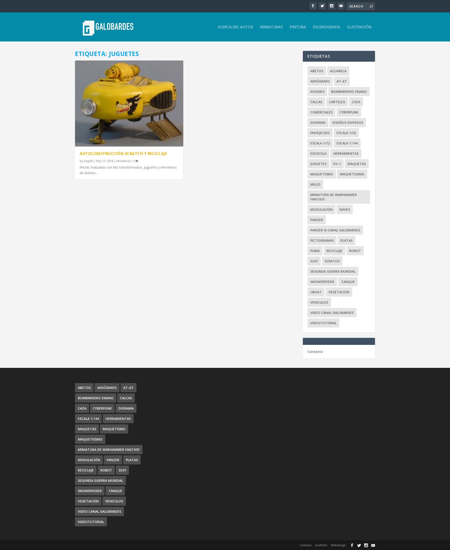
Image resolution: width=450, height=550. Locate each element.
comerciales (321, 112)
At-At (342, 81)
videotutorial (323, 323)
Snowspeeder (322, 281)
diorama (318, 122)
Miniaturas (271, 27)
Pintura (298, 27)
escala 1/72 (320, 143)
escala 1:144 (347, 143)
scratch (332, 261)
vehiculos (319, 302)
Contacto (315, 351)
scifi (314, 261)
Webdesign (338, 545)
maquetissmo (352, 174)
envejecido (320, 133)
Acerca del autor (235, 27)
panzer (316, 220)
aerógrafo (320, 81)
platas (346, 240)
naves (344, 209)
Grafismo (321, 545)
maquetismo (321, 174)
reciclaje (334, 251)
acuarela (338, 71)
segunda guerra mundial (333, 271)
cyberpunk (348, 112)
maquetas (357, 164)
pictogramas (322, 240)
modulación (321, 209)
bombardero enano (349, 91)
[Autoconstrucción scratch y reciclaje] (129, 103)
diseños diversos (347, 122)
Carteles (337, 102)
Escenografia (326, 27)
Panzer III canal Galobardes (335, 230)
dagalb (88, 161)
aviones (317, 91)
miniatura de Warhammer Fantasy (333, 196)
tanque (348, 281)
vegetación (339, 292)
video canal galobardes (332, 312)
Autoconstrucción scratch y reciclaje (123, 153)
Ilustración (359, 27)
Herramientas (346, 153)
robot (355, 251)
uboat (316, 292)
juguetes (318, 164)
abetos (316, 71)
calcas (316, 102)
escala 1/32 (346, 133)
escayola (318, 153)
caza (356, 102)
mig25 (315, 184)
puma (315, 251)
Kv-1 (337, 164)
